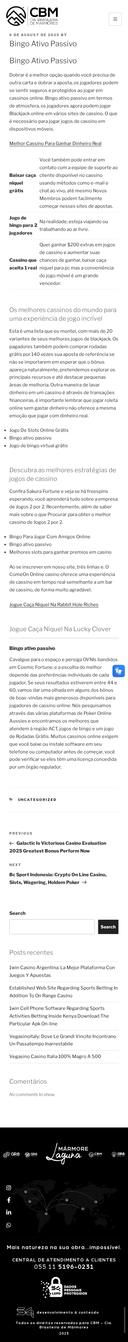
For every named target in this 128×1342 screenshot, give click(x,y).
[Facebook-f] (9, 1200)
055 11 (64, 1267)
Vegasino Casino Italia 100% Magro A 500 (55, 1056)
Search (17, 913)
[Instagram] (9, 1187)
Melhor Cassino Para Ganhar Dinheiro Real (55, 143)
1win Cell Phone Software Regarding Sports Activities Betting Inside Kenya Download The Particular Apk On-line (59, 1016)
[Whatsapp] (9, 1225)
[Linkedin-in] (9, 1212)
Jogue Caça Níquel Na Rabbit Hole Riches (53, 604)
